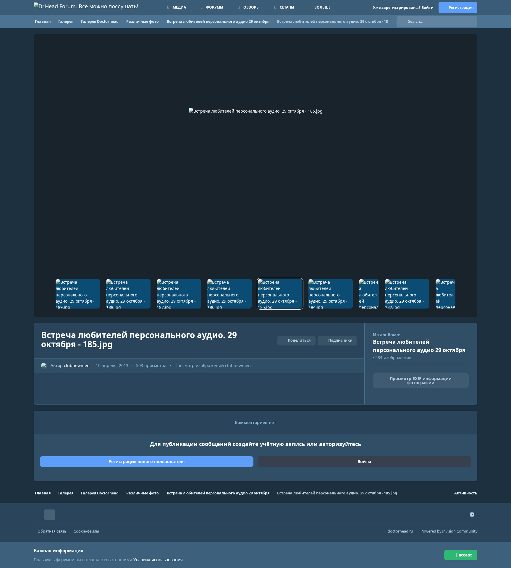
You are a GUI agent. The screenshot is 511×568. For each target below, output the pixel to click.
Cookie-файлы (86, 531)
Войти (364, 461)
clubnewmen (77, 365)
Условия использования (158, 559)
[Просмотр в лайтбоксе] (256, 152)
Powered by (449, 531)
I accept (464, 555)
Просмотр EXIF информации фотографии (421, 380)
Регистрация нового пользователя (147, 461)
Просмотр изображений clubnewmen (212, 365)
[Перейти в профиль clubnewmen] (44, 366)
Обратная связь (52, 531)
